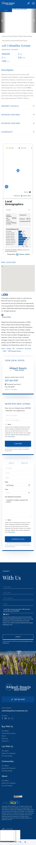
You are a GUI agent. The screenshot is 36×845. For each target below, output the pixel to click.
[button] (3, 21)
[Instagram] (12, 718)
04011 (4, 351)
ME (14, 348)
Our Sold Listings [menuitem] (7, 756)
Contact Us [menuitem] (5, 741)
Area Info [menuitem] (4, 840)
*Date (6, 482)
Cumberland (19, 348)
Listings (8, 348)
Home (3, 348)
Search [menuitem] (4, 736)
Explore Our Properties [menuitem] (8, 753)
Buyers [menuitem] (3, 835)
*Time (6, 489)
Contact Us (7, 389)
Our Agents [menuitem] (5, 731)
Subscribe (18, 444)
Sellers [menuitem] (3, 838)
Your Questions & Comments (13, 497)
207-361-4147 (11, 380)
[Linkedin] (9, 718)
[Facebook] (2, 718)
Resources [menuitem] (5, 738)
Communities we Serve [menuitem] (8, 733)
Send (18, 637)
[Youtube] (5, 718)
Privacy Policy (6, 317)
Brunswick (28, 348)
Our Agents (14, 389)
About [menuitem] (3, 833)
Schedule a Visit (24, 463)
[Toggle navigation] (33, 3)
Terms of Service (10, 546)
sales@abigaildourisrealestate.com (15, 710)
